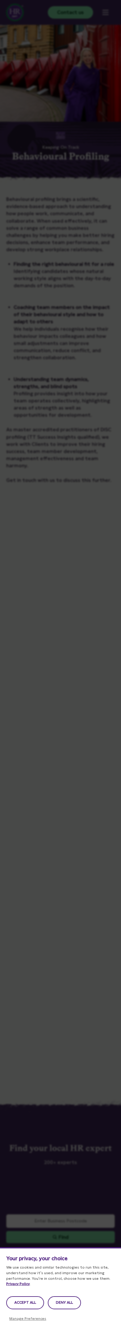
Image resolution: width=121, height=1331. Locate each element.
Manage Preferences (27, 1318)
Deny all (64, 1302)
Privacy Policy (18, 1284)
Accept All (25, 1302)
